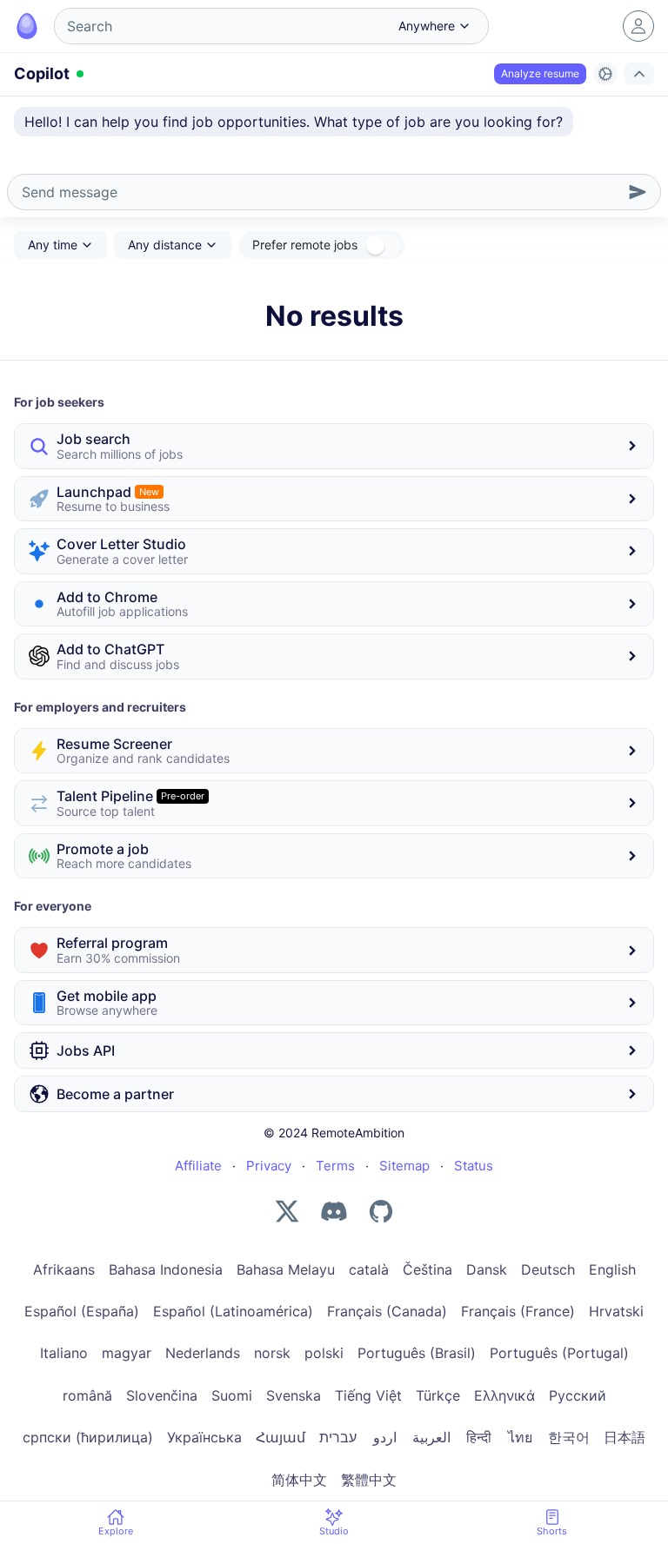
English (612, 1269)
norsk (272, 1353)
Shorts (552, 1531)
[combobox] (220, 26)
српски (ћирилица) (88, 1437)
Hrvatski (616, 1311)
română (87, 1395)
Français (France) (518, 1311)
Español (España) (81, 1311)
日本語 (624, 1437)
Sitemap (404, 1165)
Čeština (427, 1269)
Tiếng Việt (368, 1395)
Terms (335, 1165)
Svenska (293, 1395)
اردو (385, 1437)
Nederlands (202, 1353)
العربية (431, 1437)
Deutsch (548, 1269)
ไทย (520, 1437)
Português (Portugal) (559, 1353)
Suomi (231, 1395)
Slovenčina (161, 1395)
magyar (126, 1353)
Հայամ (280, 1437)
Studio (334, 1531)
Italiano (64, 1353)
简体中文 (299, 1479)
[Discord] (334, 1211)
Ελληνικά (504, 1395)
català (369, 1269)
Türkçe (438, 1395)
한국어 (569, 1437)
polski (324, 1353)
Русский (577, 1395)
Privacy (268, 1165)
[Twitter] (287, 1211)
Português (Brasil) (416, 1353)
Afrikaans (64, 1269)
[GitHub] (380, 1211)
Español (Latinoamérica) (233, 1311)
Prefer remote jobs (304, 244)
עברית (338, 1437)
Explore (115, 1531)
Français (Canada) (387, 1311)
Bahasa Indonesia (166, 1269)
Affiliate (198, 1165)
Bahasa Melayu (286, 1269)
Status (473, 1165)
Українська (204, 1437)
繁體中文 (369, 1479)
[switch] (382, 245)
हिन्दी (478, 1437)
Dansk (486, 1269)
